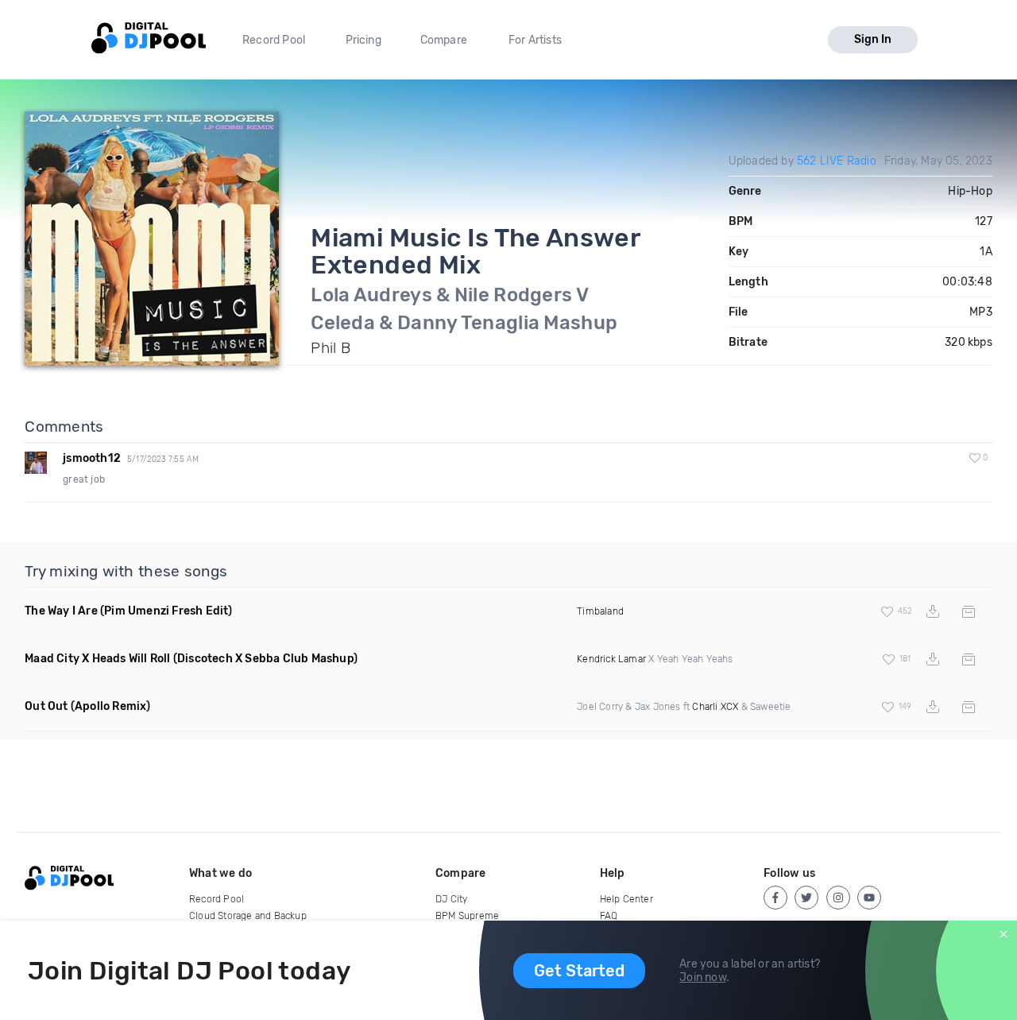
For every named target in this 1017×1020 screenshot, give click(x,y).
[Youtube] (869, 897)
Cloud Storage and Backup (248, 915)
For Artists (535, 40)
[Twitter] (806, 897)
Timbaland (600, 611)
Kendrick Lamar (611, 659)
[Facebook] (775, 897)
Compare (443, 40)
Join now (702, 977)
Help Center (626, 899)
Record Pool (273, 40)
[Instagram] (838, 897)
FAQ (609, 915)
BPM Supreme (467, 915)
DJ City (451, 899)
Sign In (872, 39)
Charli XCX (715, 706)
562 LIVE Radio (836, 161)
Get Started (579, 970)
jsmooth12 (92, 458)
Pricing (363, 40)
